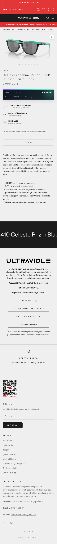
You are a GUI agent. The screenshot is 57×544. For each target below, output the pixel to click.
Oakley (6, 70)
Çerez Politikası (9, 454)
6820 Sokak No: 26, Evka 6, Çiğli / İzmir (26, 501)
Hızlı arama (7, 440)
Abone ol (13, 425)
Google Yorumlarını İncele (28, 308)
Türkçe (27, 531)
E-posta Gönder (29, 324)
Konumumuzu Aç (29, 300)
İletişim (6, 450)
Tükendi (28, 142)
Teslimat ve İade (10, 468)
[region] (28, 357)
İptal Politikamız (9, 459)
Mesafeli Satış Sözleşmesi (14, 463)
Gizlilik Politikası (9, 472)
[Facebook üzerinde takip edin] (4, 523)
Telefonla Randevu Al (28, 316)
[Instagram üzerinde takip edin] (11, 523)
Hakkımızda (8, 445)
